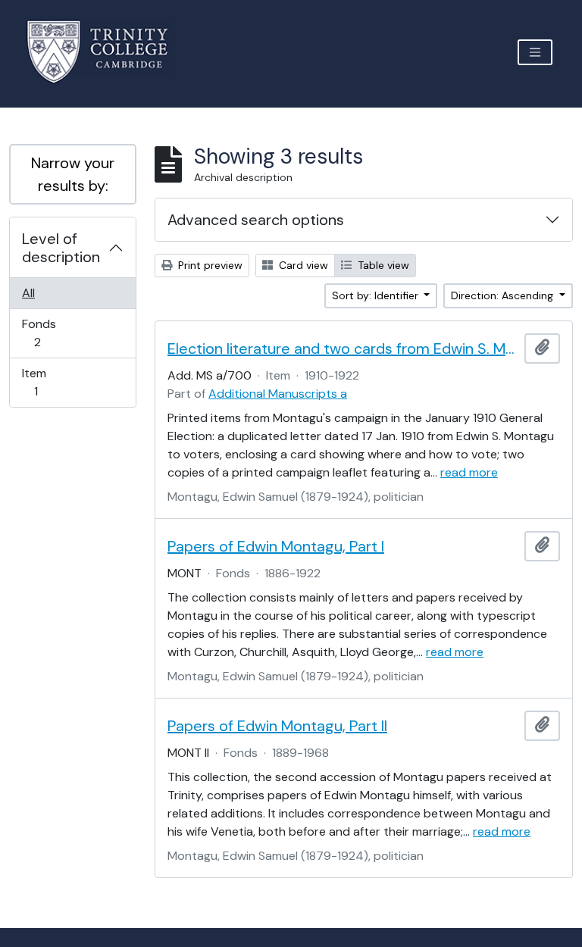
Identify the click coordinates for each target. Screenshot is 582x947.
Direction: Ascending (503, 295)
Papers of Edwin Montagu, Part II (277, 726)
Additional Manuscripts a (277, 394)
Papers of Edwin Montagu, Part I (275, 546)
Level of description (61, 248)
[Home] (106, 52)
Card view (302, 265)
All (28, 293)
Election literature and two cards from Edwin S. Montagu (342, 348)
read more (469, 472)
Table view (382, 265)
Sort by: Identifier (376, 295)
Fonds (47, 332)
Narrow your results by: (72, 174)
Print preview (208, 265)
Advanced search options (255, 220)
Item (46, 381)
